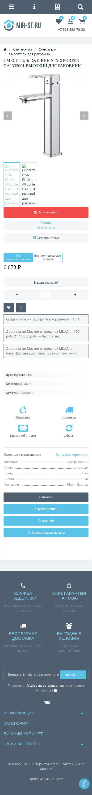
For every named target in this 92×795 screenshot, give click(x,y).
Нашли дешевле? (46, 282)
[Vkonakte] (46, 701)
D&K (28, 374)
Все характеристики (72, 454)
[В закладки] (9, 307)
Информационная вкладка (46, 532)
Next (84, 116)
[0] (59, 22)
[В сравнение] (21, 307)
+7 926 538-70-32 (71, 29)
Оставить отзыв (48, 238)
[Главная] (5, 49)
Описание (46, 497)
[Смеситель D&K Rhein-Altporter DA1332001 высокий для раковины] (12, 184)
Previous (8, 116)
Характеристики (46, 509)
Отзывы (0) (46, 521)
